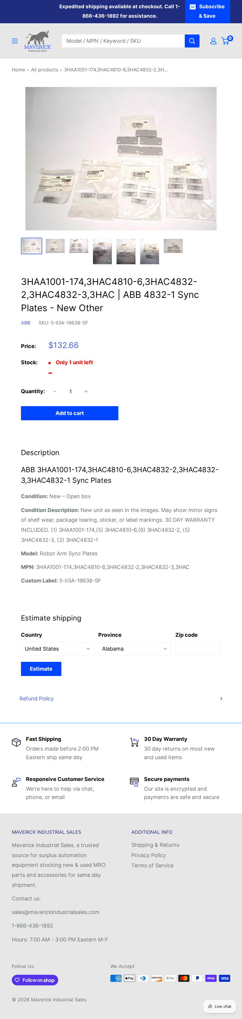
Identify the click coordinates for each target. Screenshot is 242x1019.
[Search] (192, 41)
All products (44, 70)
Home (18, 70)
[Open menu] (15, 41)
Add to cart (69, 413)
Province (110, 635)
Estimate (41, 669)
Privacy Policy (148, 855)
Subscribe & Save (212, 11)
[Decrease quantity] (55, 391)
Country (31, 635)
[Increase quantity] (86, 391)
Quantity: (33, 391)
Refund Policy (36, 698)
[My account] (213, 41)
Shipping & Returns (155, 845)
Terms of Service (152, 865)
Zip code (186, 635)
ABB (25, 323)
